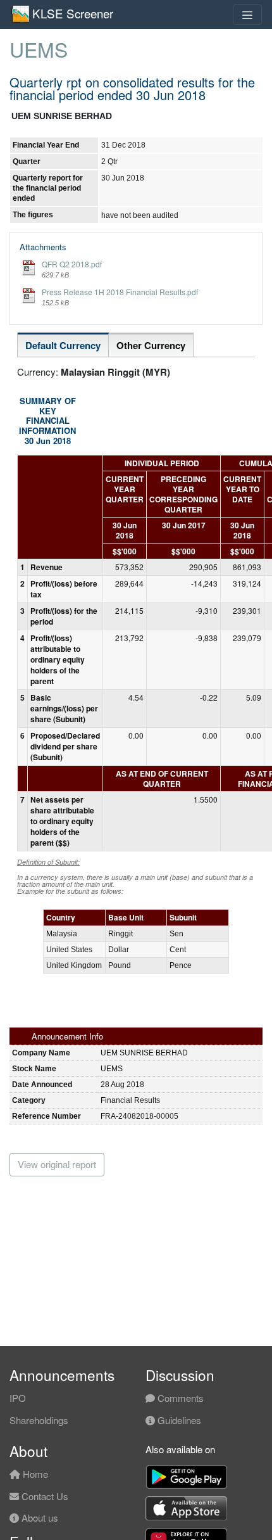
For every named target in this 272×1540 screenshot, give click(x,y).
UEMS (38, 48)
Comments (179, 1397)
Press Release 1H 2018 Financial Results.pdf (120, 291)
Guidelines (178, 1420)
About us (38, 1517)
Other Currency (150, 345)
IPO (17, 1397)
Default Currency (63, 345)
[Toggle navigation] (247, 14)
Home (34, 1473)
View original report (57, 1164)
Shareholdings (38, 1420)
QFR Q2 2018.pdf (72, 263)
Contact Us (43, 1496)
